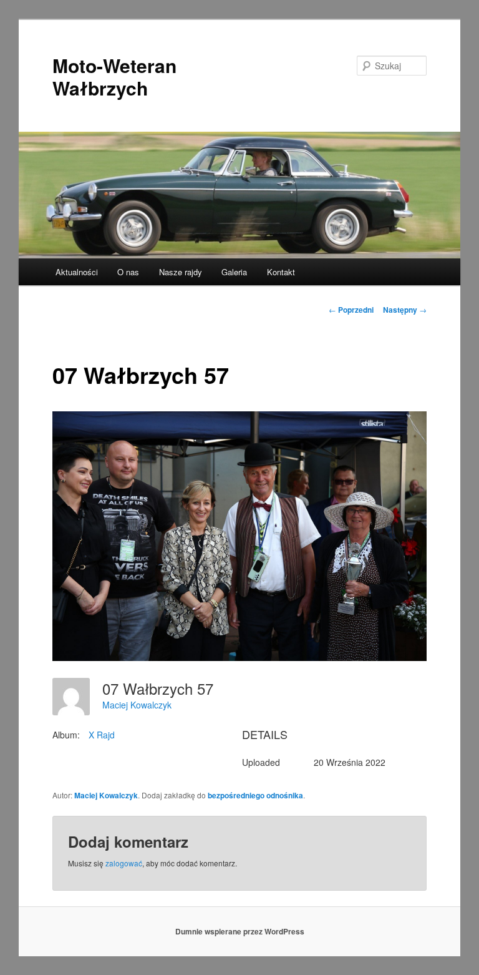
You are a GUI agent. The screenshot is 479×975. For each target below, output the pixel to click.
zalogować (123, 863)
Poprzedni (351, 309)
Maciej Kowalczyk (137, 704)
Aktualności (77, 272)
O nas (128, 272)
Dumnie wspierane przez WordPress (239, 931)
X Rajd (102, 734)
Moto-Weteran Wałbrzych (114, 76)
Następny (405, 309)
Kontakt (281, 272)
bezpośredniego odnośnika (255, 795)
